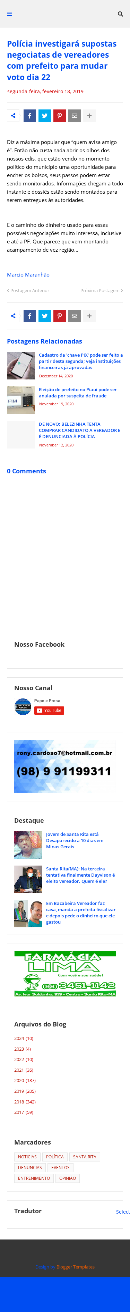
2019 (25, 1091)
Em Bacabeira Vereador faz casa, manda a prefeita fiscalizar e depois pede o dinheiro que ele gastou (81, 912)
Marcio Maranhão (28, 274)
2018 (25, 1102)
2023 (22, 1049)
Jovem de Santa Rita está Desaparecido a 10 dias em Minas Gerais (74, 840)
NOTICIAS (27, 1157)
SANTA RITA (84, 1157)
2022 (23, 1059)
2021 (23, 1070)
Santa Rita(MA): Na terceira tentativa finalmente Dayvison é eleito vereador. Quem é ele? (80, 875)
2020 (25, 1080)
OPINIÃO (67, 1178)
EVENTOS (60, 1167)
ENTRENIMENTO (34, 1178)
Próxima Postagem (100, 290)
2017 (23, 1112)
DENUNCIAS (30, 1167)
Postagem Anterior (29, 290)
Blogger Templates (76, 1267)
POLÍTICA (55, 1157)
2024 (23, 1038)
